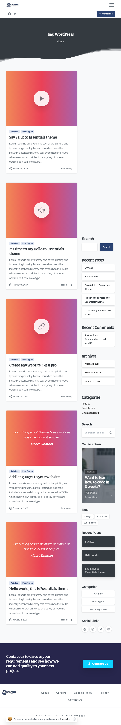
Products (102, 516)
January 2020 (92, 381)
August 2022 (92, 363)
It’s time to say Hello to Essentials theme (36, 251)
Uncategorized (90, 412)
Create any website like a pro (32, 365)
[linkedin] (15, 14)
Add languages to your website (34, 477)
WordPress (90, 522)
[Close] (74, 719)
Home (60, 41)
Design (87, 516)
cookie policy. (63, 719)
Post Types (88, 408)
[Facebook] (9, 14)
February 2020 (93, 372)
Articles (86, 403)
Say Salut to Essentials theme (33, 137)
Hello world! (91, 276)
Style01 (89, 267)
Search (88, 239)
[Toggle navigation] (112, 5)
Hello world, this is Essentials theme (38, 588)
